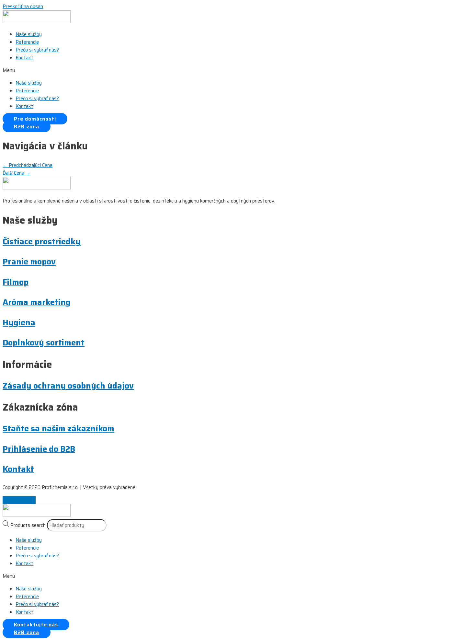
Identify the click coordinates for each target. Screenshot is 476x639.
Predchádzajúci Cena (27, 165)
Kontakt (24, 58)
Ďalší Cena (16, 173)
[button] (238, 70)
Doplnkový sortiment (44, 342)
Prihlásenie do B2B (39, 449)
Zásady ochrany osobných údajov (68, 385)
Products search (28, 525)
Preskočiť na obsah (23, 6)
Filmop (15, 282)
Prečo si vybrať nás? (37, 50)
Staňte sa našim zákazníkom (58, 428)
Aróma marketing (37, 302)
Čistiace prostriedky (42, 241)
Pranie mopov (29, 261)
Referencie (27, 42)
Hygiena (19, 322)
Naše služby (29, 34)
